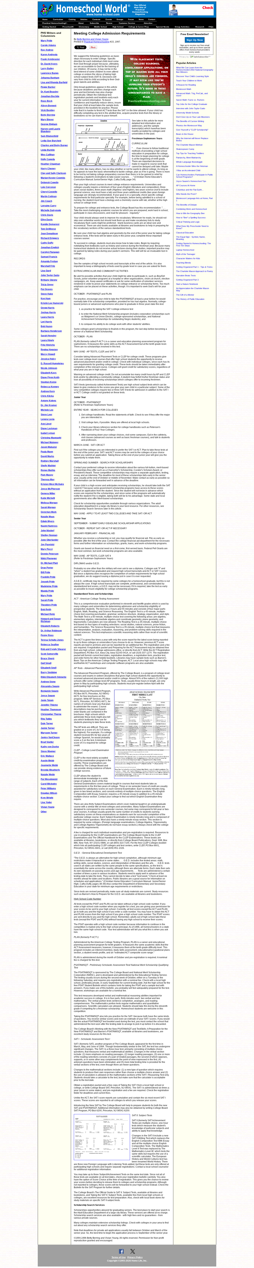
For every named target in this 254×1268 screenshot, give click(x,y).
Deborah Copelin (49, 182)
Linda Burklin (48, 150)
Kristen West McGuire (52, 484)
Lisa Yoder (46, 802)
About (80, 23)
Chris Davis (47, 215)
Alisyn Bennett (48, 105)
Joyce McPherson (50, 489)
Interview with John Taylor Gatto (190, 108)
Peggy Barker (48, 87)
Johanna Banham (50, 77)
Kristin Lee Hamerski (52, 303)
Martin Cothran (49, 196)
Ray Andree (47, 50)
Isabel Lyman (48, 433)
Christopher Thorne (51, 714)
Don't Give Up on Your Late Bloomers (193, 117)
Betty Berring (48, 115)
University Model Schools (187, 113)
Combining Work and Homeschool (191, 209)
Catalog (72, 19)
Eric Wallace (47, 756)
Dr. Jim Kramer (49, 405)
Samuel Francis (49, 256)
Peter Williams (48, 788)
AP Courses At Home (185, 185)
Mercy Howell (48, 354)
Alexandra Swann (50, 686)
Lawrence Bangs (50, 73)
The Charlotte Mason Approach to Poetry (194, 271)
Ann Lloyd (46, 424)
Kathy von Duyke (50, 746)
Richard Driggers (50, 238)
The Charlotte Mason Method (189, 145)
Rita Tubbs (46, 719)
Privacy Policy (135, 1257)
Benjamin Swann (49, 691)
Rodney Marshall (50, 461)
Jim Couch (46, 201)
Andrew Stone (48, 681)
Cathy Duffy (47, 243)
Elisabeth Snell (48, 667)
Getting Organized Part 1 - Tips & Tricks (194, 267)
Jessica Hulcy (48, 359)
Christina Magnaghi (51, 437)
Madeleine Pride (49, 586)
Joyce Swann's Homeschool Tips (191, 181)
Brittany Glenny (49, 280)
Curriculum (58, 19)
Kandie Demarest (50, 224)
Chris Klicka (47, 396)
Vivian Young (47, 807)
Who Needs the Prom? (186, 194)
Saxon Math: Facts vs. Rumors (190, 100)
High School (117, 27)
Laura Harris (47, 317)
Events (109, 19)
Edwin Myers (47, 521)
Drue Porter (47, 567)
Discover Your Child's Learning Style (192, 76)
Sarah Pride (47, 600)
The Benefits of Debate (186, 205)
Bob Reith (46, 609)
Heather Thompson (51, 709)
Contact (151, 19)
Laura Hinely (47, 340)
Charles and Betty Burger (54, 145)
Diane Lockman (49, 428)
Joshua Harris (48, 312)
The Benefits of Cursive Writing (190, 121)
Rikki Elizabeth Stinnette (53, 677)
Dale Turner (47, 723)
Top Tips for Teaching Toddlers (190, 153)
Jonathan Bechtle (50, 96)
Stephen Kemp (48, 382)
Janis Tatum (47, 700)
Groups (120, 19)
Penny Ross (47, 635)
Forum (131, 19)
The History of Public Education (190, 299)
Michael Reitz (48, 614)
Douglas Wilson (49, 793)
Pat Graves (47, 289)
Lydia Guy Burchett (51, 140)
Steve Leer (46, 414)
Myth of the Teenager (185, 254)
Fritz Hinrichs (48, 345)
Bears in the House (184, 134)
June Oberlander (49, 540)
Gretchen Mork (49, 512)
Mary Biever (47, 119)
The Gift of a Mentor (185, 295)
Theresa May (47, 479)
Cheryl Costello (49, 191)
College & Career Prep (138, 27)
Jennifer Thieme (49, 705)
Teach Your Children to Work (189, 80)
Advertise (148, 23)
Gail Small (46, 663)
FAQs (211, 27)
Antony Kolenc (48, 400)
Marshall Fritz (48, 266)
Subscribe (94, 23)
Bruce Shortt (47, 658)
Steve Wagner (48, 751)
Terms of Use (119, 1257)
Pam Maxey (47, 475)
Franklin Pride (48, 577)
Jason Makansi (49, 447)
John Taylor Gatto (50, 275)
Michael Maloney (49, 442)
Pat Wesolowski (49, 779)
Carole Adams (48, 45)
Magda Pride (47, 591)
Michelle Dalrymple (51, 210)
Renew (109, 23)
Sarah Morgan (48, 507)
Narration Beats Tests (186, 275)
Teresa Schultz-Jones (52, 640)
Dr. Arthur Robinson (51, 630)
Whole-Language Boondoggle (189, 162)
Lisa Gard (46, 270)
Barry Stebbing (49, 672)
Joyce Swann (48, 695)
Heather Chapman (50, 164)
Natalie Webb (48, 774)
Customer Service (127, 23)
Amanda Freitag (49, 261)
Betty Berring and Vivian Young (92, 39)
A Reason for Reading (186, 85)
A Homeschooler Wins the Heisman (192, 166)
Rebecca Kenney (50, 386)
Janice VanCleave (50, 737)
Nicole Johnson (49, 368)
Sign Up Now (195, 39)
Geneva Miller (48, 493)
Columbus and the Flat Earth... (189, 190)
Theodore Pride (49, 605)
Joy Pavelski (47, 544)
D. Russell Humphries (52, 363)
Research (199, 27)
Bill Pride (45, 572)
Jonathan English (50, 247)
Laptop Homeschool (185, 250)
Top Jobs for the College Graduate (191, 104)
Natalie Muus (47, 516)
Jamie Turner (48, 728)
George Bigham (49, 124)
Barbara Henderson (51, 331)
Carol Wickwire (49, 784)
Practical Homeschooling (96, 41)
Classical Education (185, 233)
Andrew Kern (48, 391)
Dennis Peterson (49, 553)
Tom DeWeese (48, 229)
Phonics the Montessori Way (189, 125)
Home (45, 19)
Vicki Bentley (48, 110)
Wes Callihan (47, 154)
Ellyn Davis (47, 219)
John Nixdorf (47, 530)
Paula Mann (47, 451)
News (141, 19)
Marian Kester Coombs (53, 178)
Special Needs (162, 27)
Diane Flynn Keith (50, 377)
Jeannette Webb (49, 765)
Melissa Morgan (49, 502)
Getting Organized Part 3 (187, 280)
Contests (96, 19)
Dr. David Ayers (49, 64)
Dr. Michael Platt (49, 563)
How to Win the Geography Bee (190, 213)
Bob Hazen (46, 326)
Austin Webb (47, 760)
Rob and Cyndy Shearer (53, 649)
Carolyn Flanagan (50, 252)
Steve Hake (47, 294)
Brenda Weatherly (50, 770)
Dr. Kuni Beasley (49, 91)
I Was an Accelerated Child (188, 170)
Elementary (84, 27)
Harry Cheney (48, 168)
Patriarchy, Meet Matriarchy (188, 158)
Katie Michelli (48, 498)
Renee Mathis (48, 470)
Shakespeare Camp (185, 149)
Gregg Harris (47, 308)
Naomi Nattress (49, 526)
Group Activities (182, 27)
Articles (83, 19)
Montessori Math (183, 89)
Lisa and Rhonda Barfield (54, 82)
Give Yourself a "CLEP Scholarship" (192, 130)
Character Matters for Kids (188, 258)
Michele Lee (47, 410)
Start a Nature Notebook (187, 284)
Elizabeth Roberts (50, 626)
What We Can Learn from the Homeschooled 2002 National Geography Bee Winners (194, 69)
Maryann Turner (49, 732)
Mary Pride (46, 40)
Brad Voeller (47, 742)
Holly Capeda (48, 159)
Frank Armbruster (50, 59)
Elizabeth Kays (49, 372)
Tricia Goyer (47, 284)
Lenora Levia (47, 419)
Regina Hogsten (49, 349)
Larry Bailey (47, 68)
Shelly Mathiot (48, 465)
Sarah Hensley (48, 335)
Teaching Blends (183, 263)
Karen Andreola (49, 54)
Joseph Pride (48, 581)
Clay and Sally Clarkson (53, 173)
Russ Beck (46, 101)
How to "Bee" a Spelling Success (191, 217)
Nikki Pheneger (49, 558)
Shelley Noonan (49, 535)
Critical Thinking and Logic (188, 222)
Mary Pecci (47, 549)
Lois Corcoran (48, 187)
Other (44, 811)
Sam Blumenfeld (49, 136)
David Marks (47, 456)
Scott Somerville (49, 654)
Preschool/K (68, 27)
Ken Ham (46, 298)
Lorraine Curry (48, 205)
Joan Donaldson (49, 233)
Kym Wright (47, 797)
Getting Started (49, 27)
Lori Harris (46, 321)
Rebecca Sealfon (50, 644)
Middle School (100, 27)
